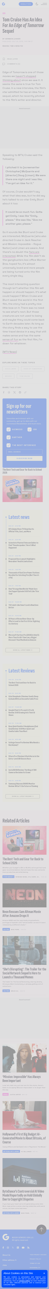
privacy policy (24, 1281)
